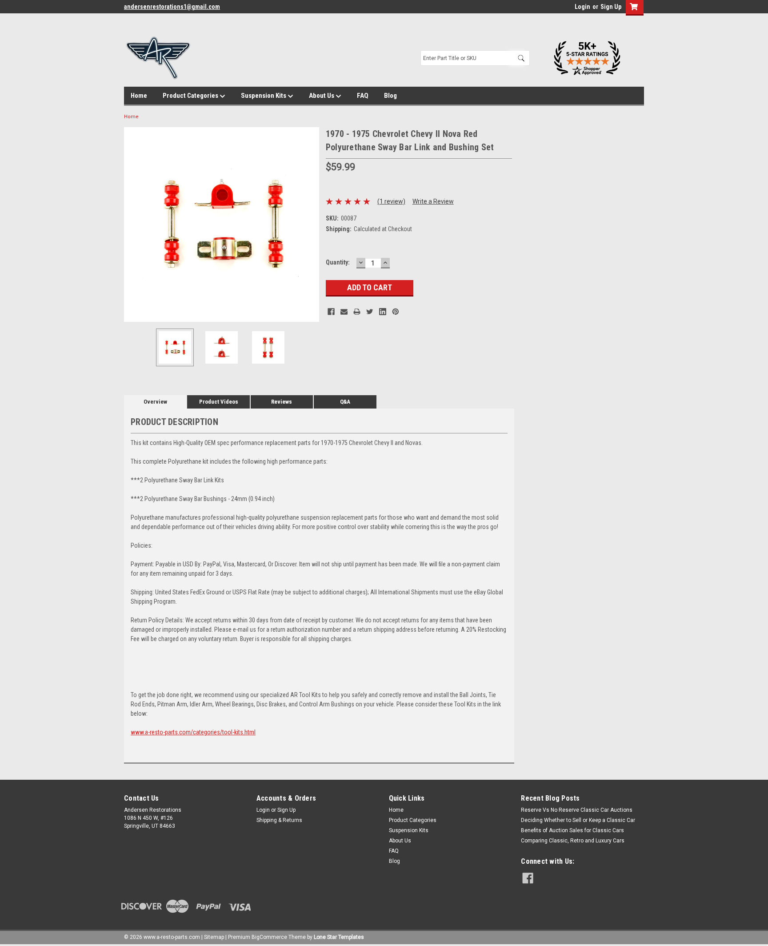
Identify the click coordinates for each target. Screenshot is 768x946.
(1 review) (391, 201)
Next (310, 224)
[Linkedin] (382, 311)
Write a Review (433, 201)
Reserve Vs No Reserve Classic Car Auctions (576, 810)
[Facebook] (331, 311)
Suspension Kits (264, 96)
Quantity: (338, 262)
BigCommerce (269, 937)
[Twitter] (369, 311)
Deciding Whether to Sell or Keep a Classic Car (578, 820)
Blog (390, 96)
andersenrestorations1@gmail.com (172, 6)
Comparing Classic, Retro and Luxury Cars (572, 841)
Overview (155, 401)
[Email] (344, 311)
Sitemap (214, 937)
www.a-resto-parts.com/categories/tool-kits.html (193, 732)
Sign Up (610, 6)
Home (139, 96)
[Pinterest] (395, 311)
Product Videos (218, 401)
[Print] (356, 311)
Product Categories (191, 96)
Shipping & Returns (279, 820)
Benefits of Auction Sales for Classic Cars (572, 830)
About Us (322, 96)
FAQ (362, 96)
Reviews (281, 401)
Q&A (345, 401)
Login (582, 6)
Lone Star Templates (339, 937)
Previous (133, 224)
